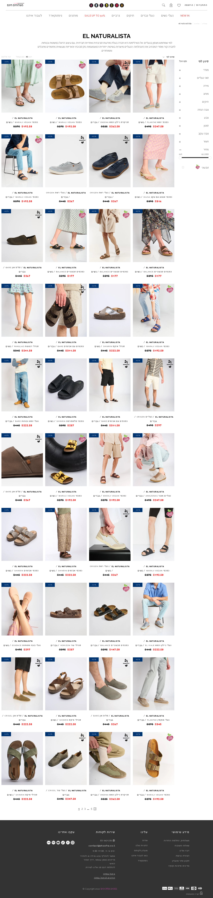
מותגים (197, 24)
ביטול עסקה (109, 874)
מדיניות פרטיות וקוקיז (179, 866)
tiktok (63, 842)
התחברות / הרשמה (196, 5)
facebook (68, 842)
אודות (145, 840)
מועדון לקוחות (141, 851)
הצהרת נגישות (182, 856)
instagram (72, 842)
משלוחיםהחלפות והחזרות (176, 841)
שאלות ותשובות (182, 846)
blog (49, 842)
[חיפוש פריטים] (163, 5)
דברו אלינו (184, 851)
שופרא (204, 24)
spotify (53, 842)
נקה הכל (183, 61)
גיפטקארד (143, 861)
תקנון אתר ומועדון (180, 861)
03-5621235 (106, 840)
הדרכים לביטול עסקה (104, 878)
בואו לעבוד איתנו (139, 856)
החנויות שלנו (142, 845)
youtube (58, 842)
